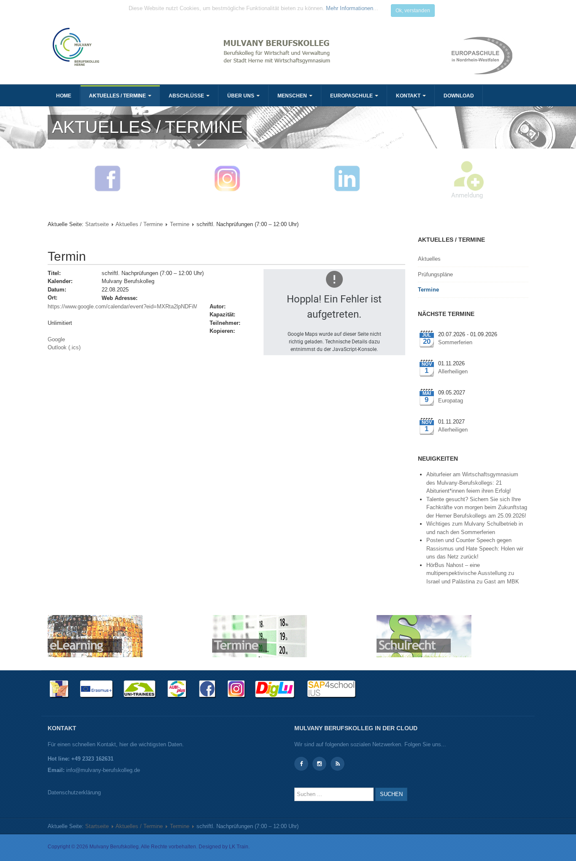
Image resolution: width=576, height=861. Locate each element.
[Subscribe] (338, 764)
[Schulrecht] (424, 636)
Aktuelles (429, 259)
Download (459, 96)
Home (63, 96)
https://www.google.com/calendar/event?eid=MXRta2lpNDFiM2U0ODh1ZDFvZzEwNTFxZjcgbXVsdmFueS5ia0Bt (122, 306)
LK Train (238, 847)
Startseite (97, 224)
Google (56, 339)
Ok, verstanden (413, 10)
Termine (179, 224)
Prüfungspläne (435, 274)
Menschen (292, 96)
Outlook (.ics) (64, 347)
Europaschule (352, 96)
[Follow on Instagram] (319, 764)
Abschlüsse (187, 96)
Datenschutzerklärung (74, 792)
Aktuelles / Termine (118, 96)
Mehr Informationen (349, 8)
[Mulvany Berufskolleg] (167, 47)
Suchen (391, 794)
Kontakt (409, 96)
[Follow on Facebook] (301, 764)
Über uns (241, 96)
